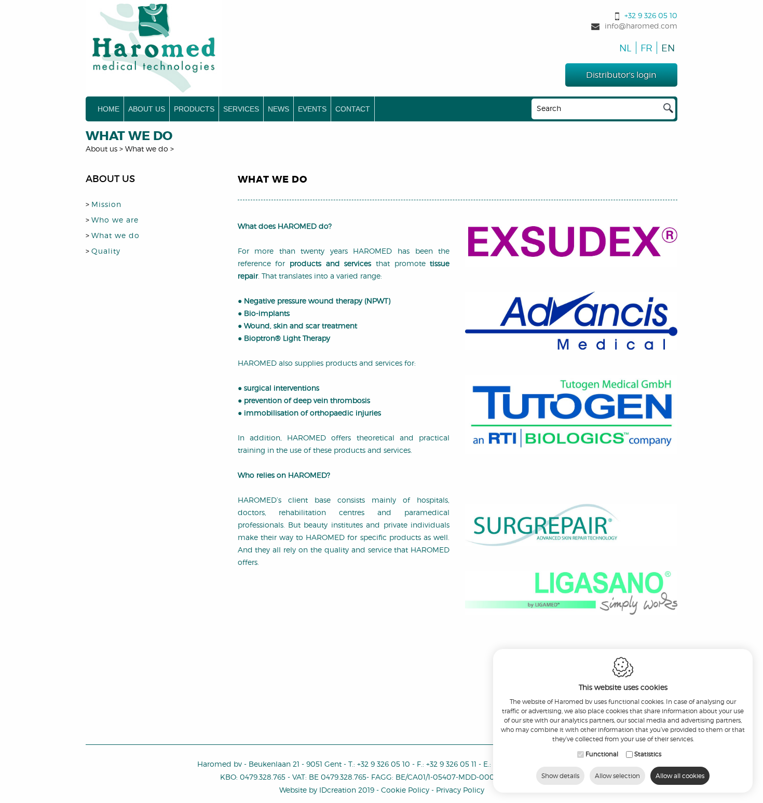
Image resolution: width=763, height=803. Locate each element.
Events (312, 109)
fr (645, 48)
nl (624, 48)
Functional (601, 754)
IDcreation (317, 789)
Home (108, 109)
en (666, 48)
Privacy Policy (460, 789)
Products (194, 109)
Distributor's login (621, 75)
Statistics (647, 754)
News (278, 109)
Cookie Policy (405, 789)
